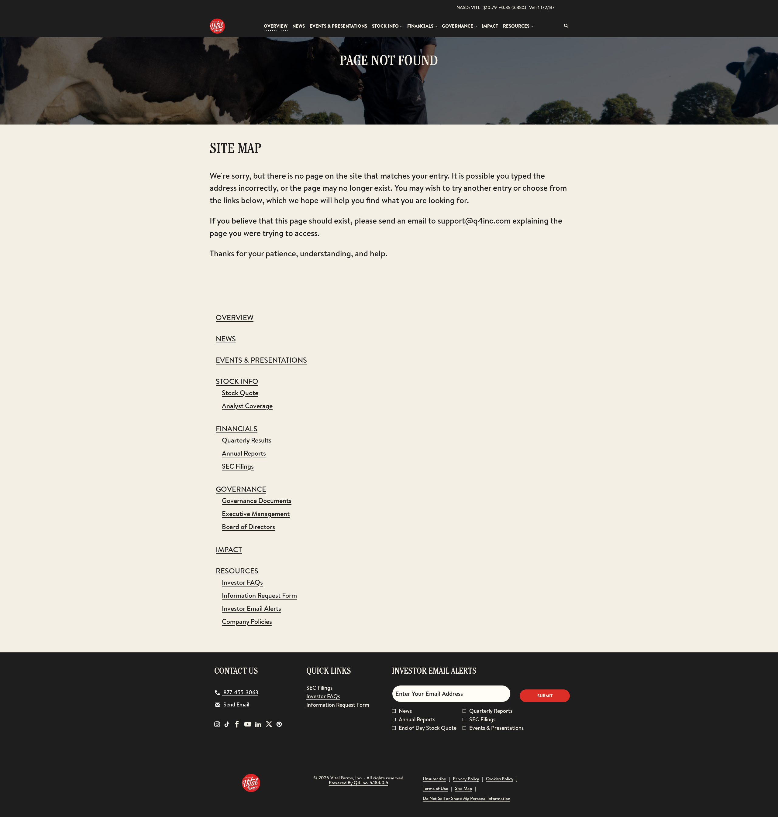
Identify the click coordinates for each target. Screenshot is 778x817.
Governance (241, 489)
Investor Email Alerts (251, 608)
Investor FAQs (242, 582)
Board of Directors (248, 526)
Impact (229, 549)
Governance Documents (256, 500)
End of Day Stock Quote (427, 728)
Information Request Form (259, 595)
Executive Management (256, 513)
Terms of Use (435, 788)
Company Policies (247, 621)
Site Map (463, 788)
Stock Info (237, 381)
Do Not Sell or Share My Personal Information (466, 798)
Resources (237, 571)
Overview (234, 317)
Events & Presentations (261, 360)
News (226, 338)
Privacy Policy (466, 778)
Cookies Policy (499, 778)
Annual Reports (244, 453)
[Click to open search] (564, 26)
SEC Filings (238, 466)
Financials (236, 428)
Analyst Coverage (247, 405)
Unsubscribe (434, 778)
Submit (545, 696)
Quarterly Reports (490, 711)
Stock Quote (240, 392)
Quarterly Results (246, 440)
